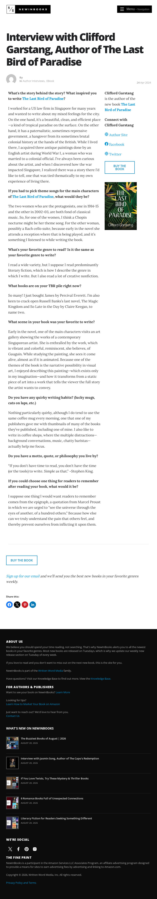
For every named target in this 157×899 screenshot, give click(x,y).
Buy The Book (119, 167)
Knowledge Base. (101, 678)
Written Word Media (50, 670)
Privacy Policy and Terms (21, 883)
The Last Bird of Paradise (43, 98)
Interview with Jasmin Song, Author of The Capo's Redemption (60, 758)
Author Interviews (34, 81)
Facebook (116, 144)
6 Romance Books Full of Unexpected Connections (52, 798)
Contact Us (12, 716)
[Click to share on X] (17, 604)
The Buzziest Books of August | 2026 (43, 738)
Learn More (63, 692)
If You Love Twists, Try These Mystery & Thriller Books (55, 778)
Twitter (115, 154)
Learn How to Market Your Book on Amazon (33, 704)
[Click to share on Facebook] (9, 604)
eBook (50, 81)
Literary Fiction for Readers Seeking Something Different (56, 818)
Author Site (118, 135)
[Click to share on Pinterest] (25, 604)
